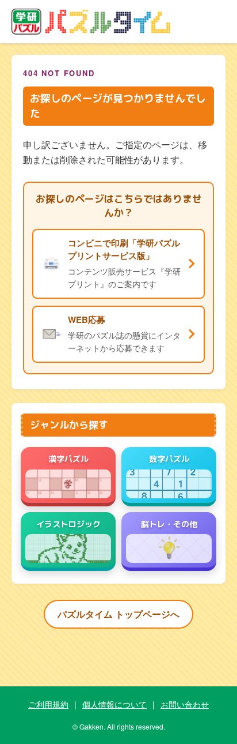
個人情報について (114, 704)
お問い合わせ (184, 704)
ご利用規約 (48, 704)
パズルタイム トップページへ (118, 614)
